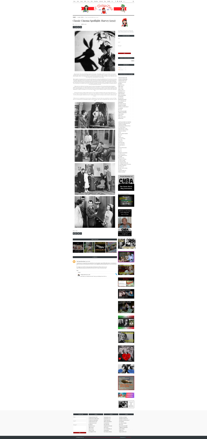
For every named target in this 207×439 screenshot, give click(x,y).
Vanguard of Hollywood (122, 170)
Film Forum (120, 134)
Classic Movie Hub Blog (122, 131)
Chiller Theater (120, 86)
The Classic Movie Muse (81, 261)
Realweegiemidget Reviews (122, 155)
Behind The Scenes (121, 85)
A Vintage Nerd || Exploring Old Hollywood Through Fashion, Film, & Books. (102, 437)
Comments (121, 69)
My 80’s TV (120, 151)
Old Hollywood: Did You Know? (123, 106)
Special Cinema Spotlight (122, 111)
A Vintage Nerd (77, 24)
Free (112, 1)
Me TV (119, 146)
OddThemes (128, 437)
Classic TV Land (120, 89)
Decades (119, 132)
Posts (120, 67)
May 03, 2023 (88, 261)
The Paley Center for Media (122, 168)
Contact (81, 1)
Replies (79, 272)
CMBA (92, 1)
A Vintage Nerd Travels (122, 82)
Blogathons (96, 1)
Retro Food (120, 109)
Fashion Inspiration (121, 93)
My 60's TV (120, 148)
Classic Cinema (80, 17)
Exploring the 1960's (121, 90)
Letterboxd (101, 1)
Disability (108, 1)
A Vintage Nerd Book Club (122, 77)
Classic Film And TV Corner (122, 128)
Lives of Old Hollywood (122, 100)
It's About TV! (120, 141)
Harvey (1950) (88, 74)
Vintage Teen (120, 115)
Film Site (119, 136)
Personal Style (120, 108)
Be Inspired (120, 83)
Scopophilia (120, 156)
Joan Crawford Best (121, 143)
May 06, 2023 (88, 274)
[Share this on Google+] (78, 27)
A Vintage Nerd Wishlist (122, 124)
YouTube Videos (120, 118)
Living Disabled (120, 102)
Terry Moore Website (121, 160)
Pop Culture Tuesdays (122, 423)
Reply (77, 270)
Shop (105, 1)
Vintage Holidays (121, 114)
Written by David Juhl (121, 171)
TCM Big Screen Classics (122, 159)
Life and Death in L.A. (121, 145)
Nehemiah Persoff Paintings (122, 152)
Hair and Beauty (120, 98)
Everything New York (92, 431)
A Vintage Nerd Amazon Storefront (124, 123)
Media (85, 1)
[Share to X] (76, 27)
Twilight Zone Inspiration (122, 112)
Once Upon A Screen (121, 154)
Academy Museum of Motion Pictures (124, 125)
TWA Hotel (120, 169)
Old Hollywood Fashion (122, 105)
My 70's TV (120, 150)
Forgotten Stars (120, 96)
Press (88, 1)
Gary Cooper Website (121, 138)
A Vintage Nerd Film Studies (122, 79)
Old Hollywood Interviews (123, 418)
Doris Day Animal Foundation (123, 133)
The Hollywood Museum (122, 165)
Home (74, 1)
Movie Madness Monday (122, 103)
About (78, 1)
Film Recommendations (122, 95)
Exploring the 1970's (121, 92)
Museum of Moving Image (122, 147)
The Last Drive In (121, 166)
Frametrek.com (120, 137)
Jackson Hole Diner (121, 142)
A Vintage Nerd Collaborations (94, 418)
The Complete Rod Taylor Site (123, 162)
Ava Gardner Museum (121, 127)
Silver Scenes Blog (121, 157)
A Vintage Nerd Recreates (122, 80)
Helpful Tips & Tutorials (122, 99)
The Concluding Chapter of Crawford (124, 164)
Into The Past (106, 427)
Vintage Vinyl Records (121, 116)
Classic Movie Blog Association (123, 129)
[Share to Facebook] (74, 27)
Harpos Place (120, 139)
